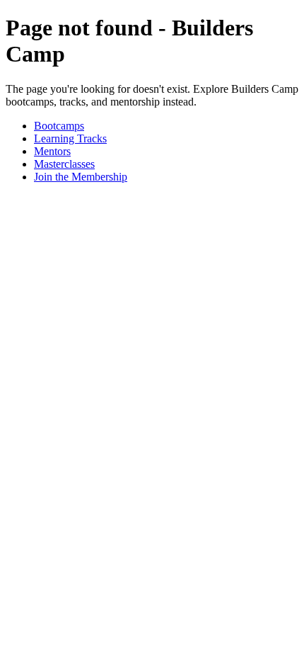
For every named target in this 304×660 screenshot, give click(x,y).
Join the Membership (80, 177)
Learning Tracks (70, 138)
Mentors (52, 151)
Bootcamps (59, 126)
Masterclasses (64, 164)
